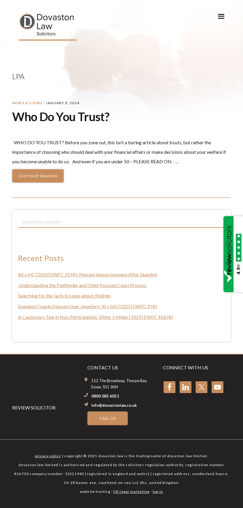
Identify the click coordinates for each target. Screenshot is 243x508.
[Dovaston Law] (47, 38)
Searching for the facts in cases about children (64, 295)
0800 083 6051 (105, 396)
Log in (158, 491)
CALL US (107, 418)
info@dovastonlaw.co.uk (114, 405)
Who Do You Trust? (60, 117)
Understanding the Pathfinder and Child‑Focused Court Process (82, 285)
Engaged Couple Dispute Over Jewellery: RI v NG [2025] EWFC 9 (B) (87, 306)
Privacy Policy (48, 456)
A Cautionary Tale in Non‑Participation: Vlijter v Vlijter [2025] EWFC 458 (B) (95, 317)
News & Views (27, 103)
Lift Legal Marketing (131, 491)
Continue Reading (38, 176)
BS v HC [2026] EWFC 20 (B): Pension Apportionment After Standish (87, 274)
